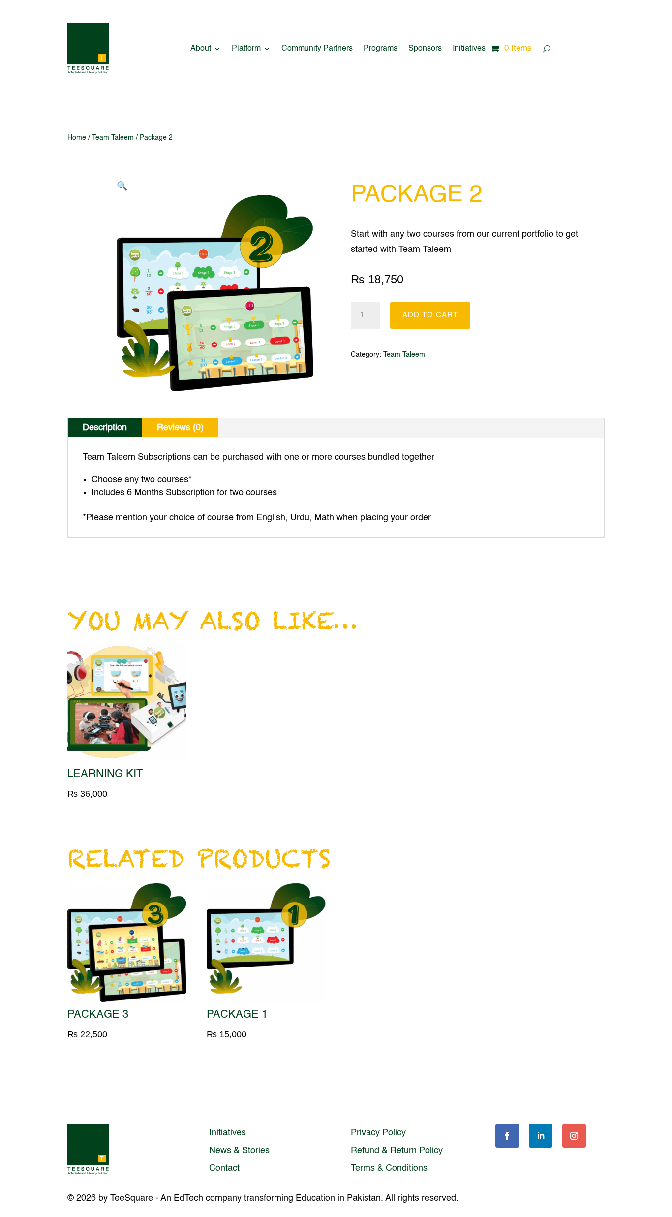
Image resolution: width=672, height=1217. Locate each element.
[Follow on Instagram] (574, 1136)
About (200, 49)
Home (76, 137)
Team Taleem (113, 137)
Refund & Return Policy (397, 1150)
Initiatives (469, 49)
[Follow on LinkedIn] (540, 1136)
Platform (246, 49)
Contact (224, 1168)
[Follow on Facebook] (507, 1136)
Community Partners (317, 49)
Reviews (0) (180, 427)
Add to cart (430, 315)
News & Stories (239, 1150)
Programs (380, 49)
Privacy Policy (378, 1132)
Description (105, 427)
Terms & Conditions (389, 1168)
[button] (122, 186)
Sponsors (425, 49)
